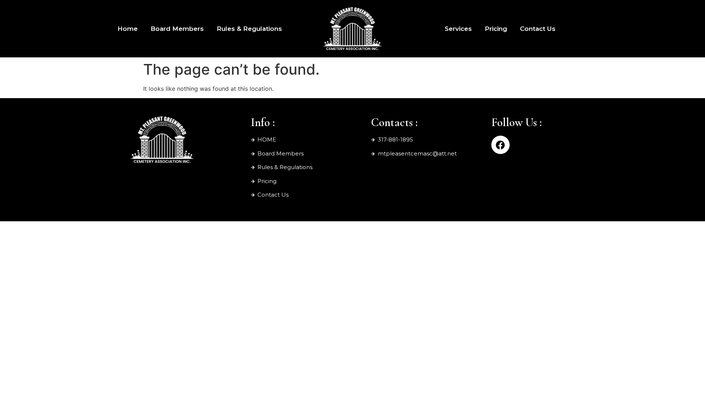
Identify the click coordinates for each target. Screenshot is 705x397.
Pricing (496, 28)
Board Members (177, 28)
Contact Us (538, 28)
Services (458, 28)
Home (128, 28)
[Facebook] (500, 145)
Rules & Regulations (249, 28)
